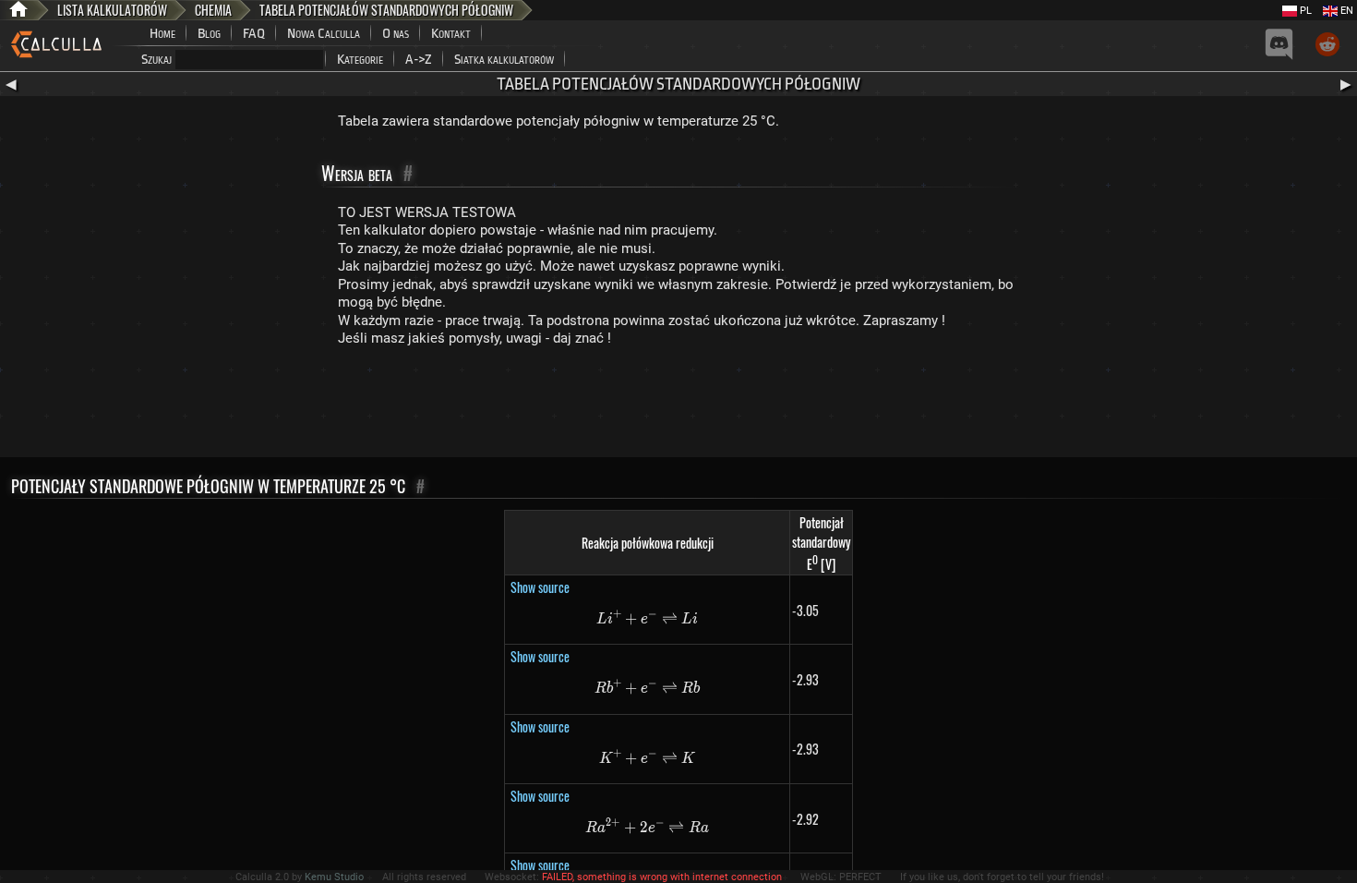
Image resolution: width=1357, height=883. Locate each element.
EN (1345, 11)
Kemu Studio (334, 877)
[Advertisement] (678, 406)
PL (1304, 11)
